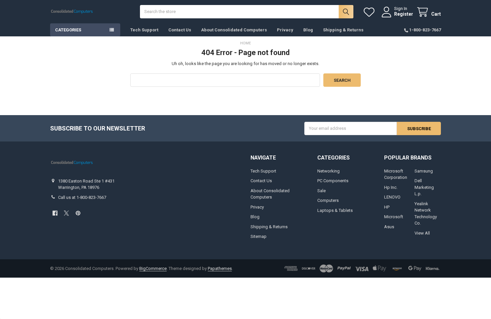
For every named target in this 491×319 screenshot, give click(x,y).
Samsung (424, 171)
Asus (389, 226)
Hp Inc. (390, 187)
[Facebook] (55, 213)
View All (422, 233)
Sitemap (259, 236)
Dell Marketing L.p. (424, 187)
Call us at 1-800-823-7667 (82, 197)
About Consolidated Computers (234, 29)
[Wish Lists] (370, 12)
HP (386, 207)
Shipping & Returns (343, 29)
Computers (328, 200)
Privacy (285, 29)
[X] (66, 213)
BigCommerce (153, 268)
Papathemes (220, 268)
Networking (328, 171)
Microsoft (393, 216)
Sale (321, 190)
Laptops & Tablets (335, 210)
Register (403, 14)
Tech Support (144, 29)
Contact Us (179, 29)
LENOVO (392, 197)
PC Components (332, 180)
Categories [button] (68, 29)
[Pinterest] (78, 213)
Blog (308, 29)
